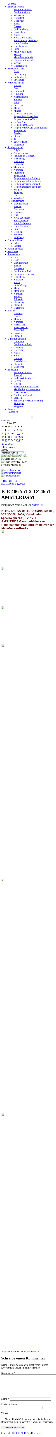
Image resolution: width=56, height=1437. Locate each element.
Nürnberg (18, 170)
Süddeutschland (15, 147)
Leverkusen (19, 105)
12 (18, 433)
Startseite (11, 4)
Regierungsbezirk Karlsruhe (27, 181)
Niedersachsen (21, 392)
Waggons (18, 406)
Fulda (16, 49)
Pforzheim (19, 172)
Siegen (17, 136)
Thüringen (19, 403)
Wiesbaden (19, 15)
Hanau (17, 23)
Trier (16, 139)
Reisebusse (12, 251)
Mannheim (19, 167)
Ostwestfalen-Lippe (23, 113)
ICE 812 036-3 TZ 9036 (13, 483)
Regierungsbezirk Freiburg (27, 178)
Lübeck (17, 229)
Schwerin (18, 234)
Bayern (17, 381)
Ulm (16, 195)
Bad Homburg (21, 29)
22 (6, 440)
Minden (17, 110)
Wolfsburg (19, 237)
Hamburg (18, 212)
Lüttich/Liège (20, 77)
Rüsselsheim (20, 32)
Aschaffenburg (21, 153)
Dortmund (19, 91)
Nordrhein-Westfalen (24, 395)
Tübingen (18, 192)
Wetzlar (17, 63)
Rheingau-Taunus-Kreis (25, 60)
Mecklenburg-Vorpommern (27, 389)
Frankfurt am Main (23, 9)
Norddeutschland (15, 200)
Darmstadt (19, 18)
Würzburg (19, 198)
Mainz (17, 108)
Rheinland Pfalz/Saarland (26, 386)
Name (5, 1398)
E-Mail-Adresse (10, 1404)
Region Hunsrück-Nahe (25, 119)
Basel (16, 71)
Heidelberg (19, 158)
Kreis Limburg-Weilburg (26, 40)
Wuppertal (19, 144)
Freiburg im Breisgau (24, 155)
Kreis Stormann (21, 226)
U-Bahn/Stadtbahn (16, 338)
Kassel (17, 34)
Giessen (17, 26)
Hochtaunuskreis (22, 46)
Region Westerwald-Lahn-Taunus (30, 127)
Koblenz (18, 99)
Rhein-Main (20, 324)
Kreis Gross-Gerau (23, 37)
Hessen (17, 383)
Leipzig (17, 246)
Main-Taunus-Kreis (23, 57)
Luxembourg (20, 74)
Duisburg (18, 94)
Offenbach (19, 20)
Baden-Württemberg (24, 378)
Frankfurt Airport (22, 12)
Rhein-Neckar (21, 327)
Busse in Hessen (15, 6)
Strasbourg (19, 79)
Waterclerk (37, 505)
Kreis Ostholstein (22, 223)
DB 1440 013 (10, 481)
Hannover (18, 316)
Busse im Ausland (16, 68)
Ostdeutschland (15, 240)
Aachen (17, 85)
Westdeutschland (15, 82)
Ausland (18, 375)
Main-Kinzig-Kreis (23, 51)
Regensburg (20, 175)
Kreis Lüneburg (21, 220)
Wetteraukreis (20, 65)
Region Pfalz (20, 122)
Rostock (18, 231)
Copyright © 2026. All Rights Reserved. (21, 1433)
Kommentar (8, 1373)
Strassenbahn (13, 254)
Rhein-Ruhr (19, 330)
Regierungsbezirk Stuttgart (27, 184)
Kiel (16, 215)
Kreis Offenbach (22, 43)
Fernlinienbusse (15, 248)
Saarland (18, 133)
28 (3, 443)
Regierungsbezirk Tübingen (27, 186)
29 (6, 443)
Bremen (17, 206)
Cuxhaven (19, 209)
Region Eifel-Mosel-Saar (26, 116)
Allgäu (17, 150)
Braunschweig (21, 203)
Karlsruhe (18, 164)
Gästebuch (12, 412)
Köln (16, 102)
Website (5, 1413)
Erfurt (16, 243)
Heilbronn (19, 161)
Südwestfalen (20, 141)
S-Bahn (11, 310)
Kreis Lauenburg (22, 217)
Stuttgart (18, 189)
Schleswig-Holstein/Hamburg (28, 400)
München (18, 319)
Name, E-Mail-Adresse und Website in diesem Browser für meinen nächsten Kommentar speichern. (27, 1420)
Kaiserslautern (21, 96)
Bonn (16, 88)
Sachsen (18, 397)
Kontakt (11, 409)
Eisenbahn (12, 369)
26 (18, 440)
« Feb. (4, 447)
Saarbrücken (20, 130)
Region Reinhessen (23, 125)
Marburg (18, 54)
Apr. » (12, 447)
